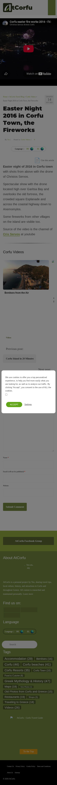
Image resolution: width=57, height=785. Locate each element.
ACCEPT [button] (14, 404)
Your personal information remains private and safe (27, 396)
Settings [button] (28, 404)
